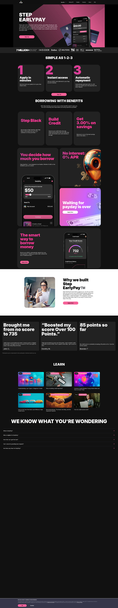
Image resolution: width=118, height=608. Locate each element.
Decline (32, 605)
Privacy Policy (79, 602)
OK (22, 605)
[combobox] (63, 2)
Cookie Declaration (50, 602)
